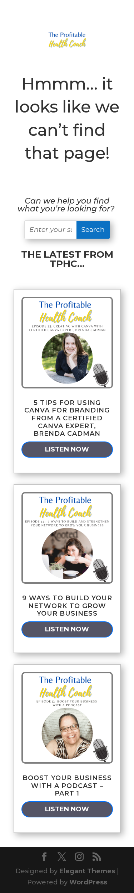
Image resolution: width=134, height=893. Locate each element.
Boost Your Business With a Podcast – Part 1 (67, 785)
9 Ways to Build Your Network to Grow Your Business (67, 605)
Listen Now (67, 449)
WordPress (88, 882)
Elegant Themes (87, 871)
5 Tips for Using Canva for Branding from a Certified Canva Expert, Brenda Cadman (67, 418)
